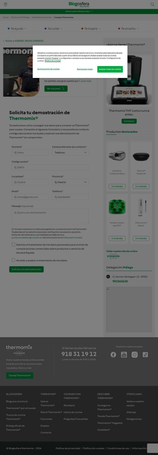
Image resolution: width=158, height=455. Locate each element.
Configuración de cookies (48, 69)
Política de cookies (52, 61)
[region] (80, 62)
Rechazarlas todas (85, 69)
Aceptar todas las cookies (110, 69)
